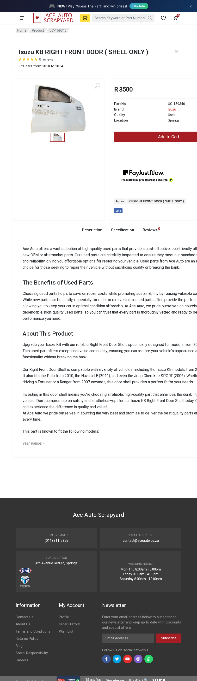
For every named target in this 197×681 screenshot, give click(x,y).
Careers (22, 660)
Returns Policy (27, 638)
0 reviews (46, 59)
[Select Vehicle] (85, 18)
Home (21, 30)
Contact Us (24, 617)
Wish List (66, 631)
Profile (64, 617)
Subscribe (169, 638)
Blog (19, 646)
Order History (69, 624)
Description (92, 230)
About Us (23, 624)
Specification (122, 230)
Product (38, 30)
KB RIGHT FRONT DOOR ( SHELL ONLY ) (156, 201)
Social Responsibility (32, 653)
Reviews (151, 229)
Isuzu (172, 109)
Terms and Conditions (33, 631)
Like (118, 210)
